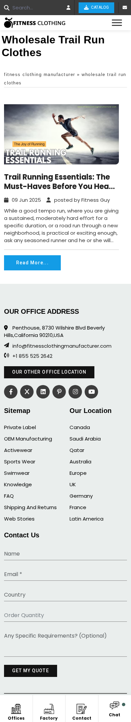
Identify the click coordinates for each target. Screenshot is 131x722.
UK (73, 484)
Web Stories (19, 518)
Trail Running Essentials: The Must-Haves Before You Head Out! (59, 182)
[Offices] (16, 707)
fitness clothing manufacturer (39, 74)
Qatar (77, 450)
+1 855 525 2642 (32, 356)
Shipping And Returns (30, 507)
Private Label (20, 427)
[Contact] (81, 707)
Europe (78, 473)
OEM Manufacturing (28, 438)
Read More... (32, 262)
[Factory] (48, 707)
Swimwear (17, 473)
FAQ (9, 495)
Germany (81, 495)
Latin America (86, 518)
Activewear (18, 450)
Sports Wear (19, 461)
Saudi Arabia (85, 438)
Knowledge (18, 484)
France (78, 507)
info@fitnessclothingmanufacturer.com (62, 346)
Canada (80, 427)
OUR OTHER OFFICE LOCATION (49, 372)
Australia (80, 461)
